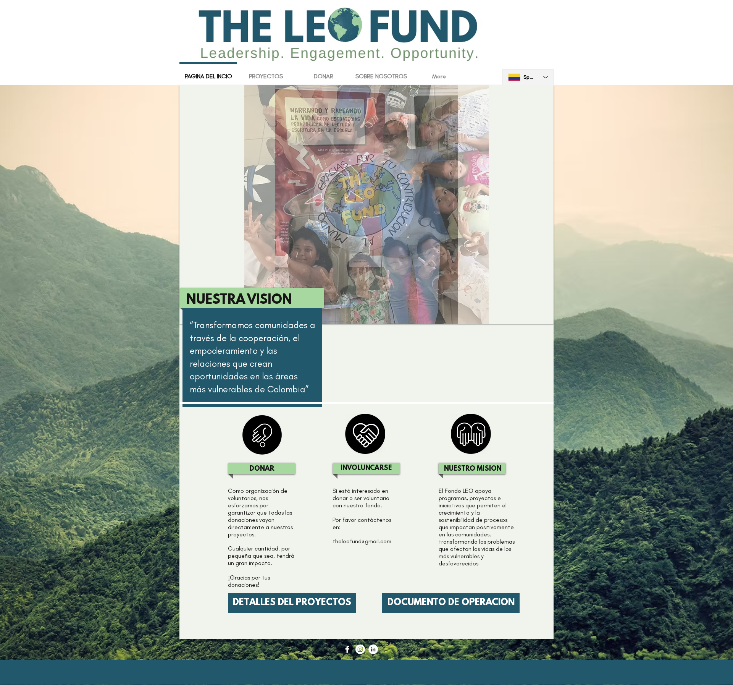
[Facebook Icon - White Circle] (347, 649)
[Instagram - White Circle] (360, 649)
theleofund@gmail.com (362, 541)
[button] (366, 204)
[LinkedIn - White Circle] (373, 649)
